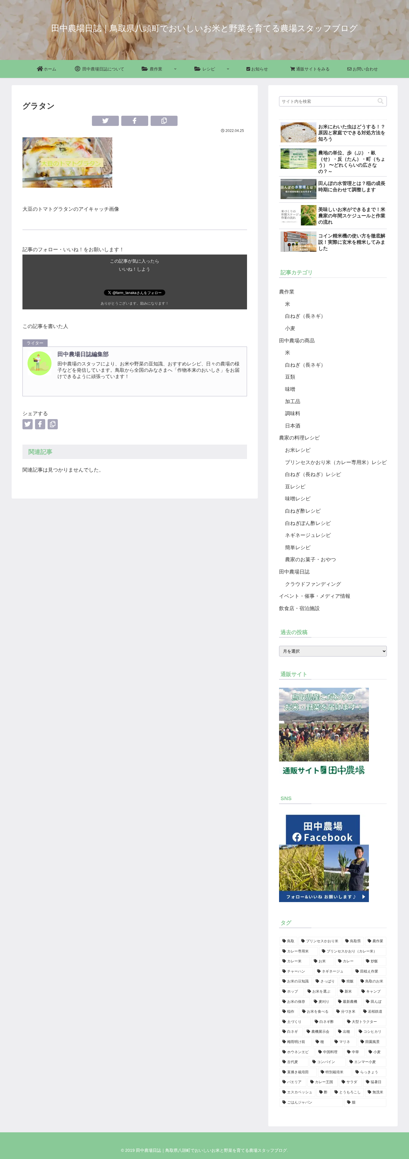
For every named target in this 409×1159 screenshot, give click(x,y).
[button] (164, 121)
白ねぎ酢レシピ (303, 511)
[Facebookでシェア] (134, 121)
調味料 (292, 413)
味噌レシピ (297, 499)
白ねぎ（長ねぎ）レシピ (313, 474)
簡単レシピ (297, 547)
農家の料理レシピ (299, 438)
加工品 (292, 401)
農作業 (286, 292)
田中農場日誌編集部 (83, 354)
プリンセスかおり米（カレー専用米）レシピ (336, 462)
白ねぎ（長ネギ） (305, 316)
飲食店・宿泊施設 (299, 608)
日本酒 (292, 426)
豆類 (290, 377)
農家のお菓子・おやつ (310, 559)
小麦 (290, 328)
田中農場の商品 (297, 341)
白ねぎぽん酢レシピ (308, 523)
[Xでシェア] (105, 121)
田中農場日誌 (294, 572)
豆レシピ (295, 487)
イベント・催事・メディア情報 (314, 596)
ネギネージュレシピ (308, 535)
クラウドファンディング (313, 584)
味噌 (290, 389)
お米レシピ (297, 450)
